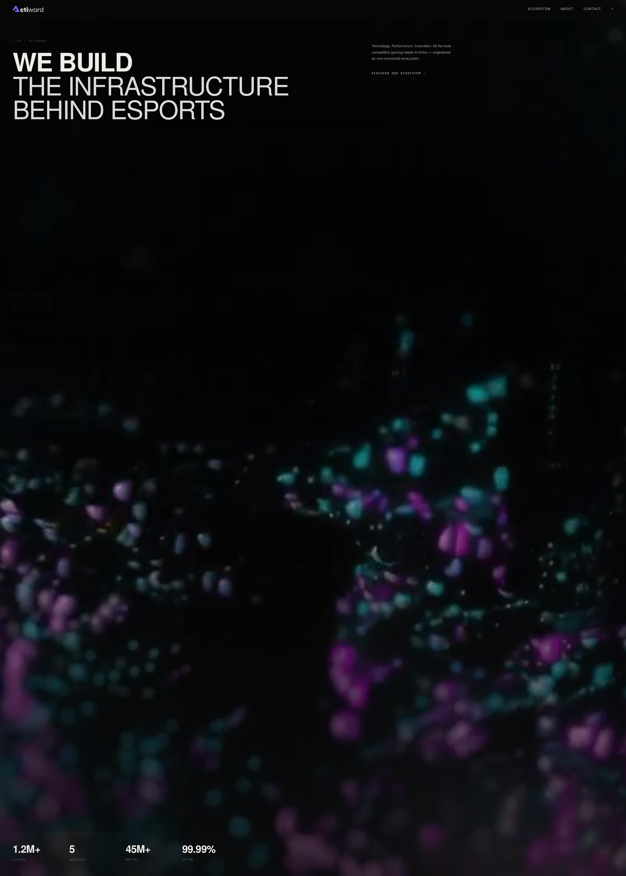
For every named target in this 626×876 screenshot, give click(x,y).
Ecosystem (539, 9)
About (567, 9)
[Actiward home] (28, 9)
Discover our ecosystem (399, 73)
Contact (592, 9)
